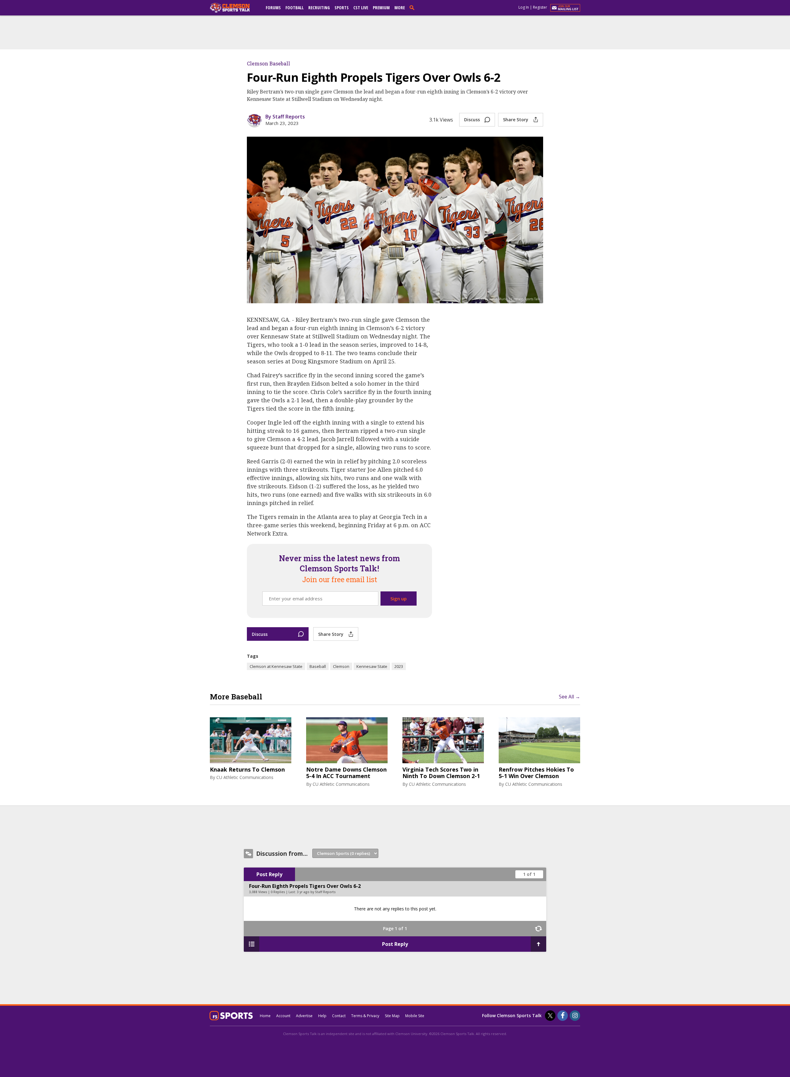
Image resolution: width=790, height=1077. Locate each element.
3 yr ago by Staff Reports (316, 892)
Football (294, 7)
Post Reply (269, 874)
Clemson (341, 666)
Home (265, 1015)
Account (283, 1015)
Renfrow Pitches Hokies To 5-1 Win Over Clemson (536, 773)
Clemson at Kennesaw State (276, 666)
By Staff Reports (285, 116)
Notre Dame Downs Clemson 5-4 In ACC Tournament (346, 773)
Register (540, 7)
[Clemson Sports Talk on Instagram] (575, 1015)
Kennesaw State (371, 666)
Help (322, 1015)
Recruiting (319, 7)
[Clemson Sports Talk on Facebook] (562, 1015)
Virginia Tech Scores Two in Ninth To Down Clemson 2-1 (441, 773)
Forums (273, 7)
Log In (523, 7)
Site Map (392, 1015)
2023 (398, 666)
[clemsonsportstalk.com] (234, 8)
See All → (569, 696)
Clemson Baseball (268, 63)
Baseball (318, 666)
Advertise (304, 1015)
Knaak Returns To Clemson (247, 769)
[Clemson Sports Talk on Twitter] (550, 1015)
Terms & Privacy (365, 1015)
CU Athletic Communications (244, 777)
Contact (339, 1015)
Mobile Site (414, 1015)
